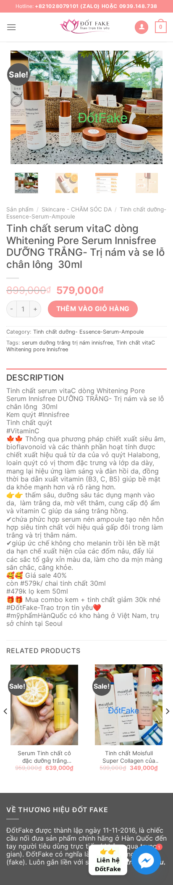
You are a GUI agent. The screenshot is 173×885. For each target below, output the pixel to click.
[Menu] (11, 27)
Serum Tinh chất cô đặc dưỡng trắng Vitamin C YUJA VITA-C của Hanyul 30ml (44, 757)
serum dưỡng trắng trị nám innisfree (67, 343)
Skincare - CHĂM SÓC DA (77, 209)
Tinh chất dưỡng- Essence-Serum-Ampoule (88, 332)
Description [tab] (35, 378)
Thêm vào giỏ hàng (93, 309)
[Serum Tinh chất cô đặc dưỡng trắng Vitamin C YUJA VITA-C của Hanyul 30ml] (44, 704)
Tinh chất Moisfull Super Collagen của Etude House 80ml (128, 757)
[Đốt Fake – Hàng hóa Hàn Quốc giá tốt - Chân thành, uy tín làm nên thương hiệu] (86, 27)
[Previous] (23, 107)
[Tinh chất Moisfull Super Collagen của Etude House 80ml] (129, 704)
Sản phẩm (20, 209)
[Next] (149, 107)
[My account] (141, 27)
